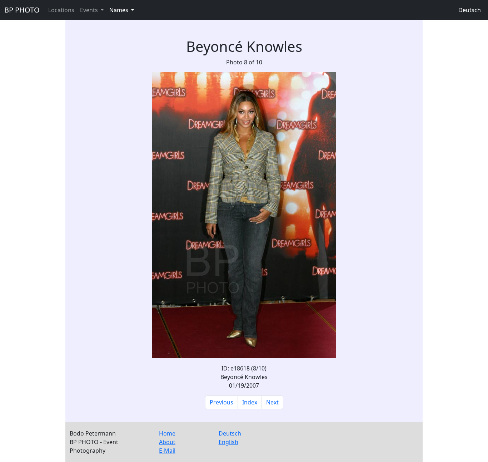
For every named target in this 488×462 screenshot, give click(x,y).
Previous (221, 402)
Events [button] (89, 10)
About (167, 442)
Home (167, 433)
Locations (61, 10)
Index (249, 402)
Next (272, 402)
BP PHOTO (22, 10)
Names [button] (119, 10)
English (228, 442)
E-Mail (167, 450)
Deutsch (469, 10)
